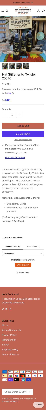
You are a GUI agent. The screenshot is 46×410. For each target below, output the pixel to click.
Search (5, 344)
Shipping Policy (10, 349)
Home (5, 325)
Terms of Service (10, 354)
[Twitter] (3, 309)
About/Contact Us (11, 330)
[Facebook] (6, 309)
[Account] (38, 10)
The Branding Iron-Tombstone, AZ (22, 399)
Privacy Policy (9, 335)
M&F (7, 100)
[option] (23, 39)
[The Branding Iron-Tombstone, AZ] (23, 11)
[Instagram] (10, 309)
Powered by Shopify (10, 401)
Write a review (23, 265)
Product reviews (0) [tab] (12, 247)
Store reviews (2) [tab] (33, 247)
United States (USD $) (15, 391)
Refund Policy (9, 340)
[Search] (8, 10)
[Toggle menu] (2, 10)
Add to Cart (23, 125)
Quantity (6, 109)
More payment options (23, 140)
